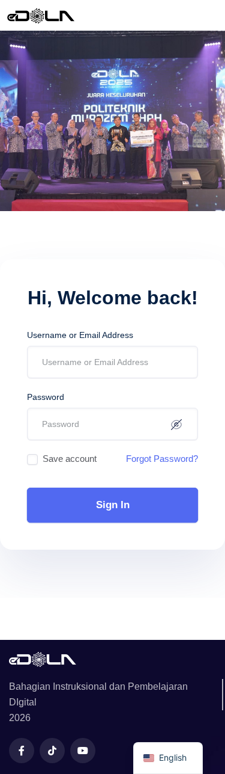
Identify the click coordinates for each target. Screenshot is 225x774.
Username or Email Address (80, 335)
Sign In (113, 505)
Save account (70, 458)
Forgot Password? (162, 458)
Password (45, 397)
